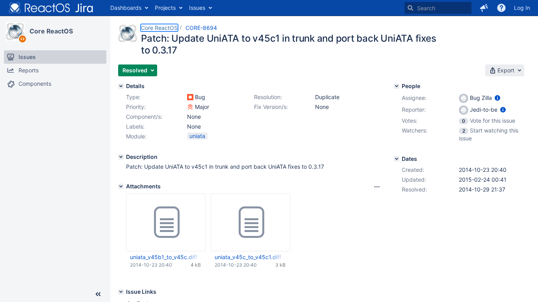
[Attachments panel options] (377, 187)
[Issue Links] (121, 292)
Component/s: (144, 116)
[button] (484, 8)
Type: (133, 97)
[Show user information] (497, 97)
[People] (396, 86)
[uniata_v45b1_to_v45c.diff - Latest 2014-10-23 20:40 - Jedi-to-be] (166, 222)
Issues (197, 7)
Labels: (135, 126)
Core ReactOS (51, 31)
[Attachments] (121, 186)
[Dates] (396, 159)
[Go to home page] (51, 8)
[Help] (501, 8)
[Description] (121, 157)
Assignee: (414, 97)
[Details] (121, 86)
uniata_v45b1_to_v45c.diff (163, 257)
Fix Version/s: (271, 106)
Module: (136, 136)
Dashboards (125, 7)
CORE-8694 (201, 27)
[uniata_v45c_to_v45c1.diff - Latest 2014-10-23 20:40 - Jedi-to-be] (250, 222)
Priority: (136, 106)
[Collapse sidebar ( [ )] (98, 294)
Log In (522, 7)
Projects (165, 7)
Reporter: (414, 109)
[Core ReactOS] (15, 31)
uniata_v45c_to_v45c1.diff (248, 257)
